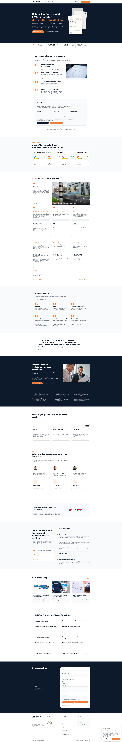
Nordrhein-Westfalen (35, 727)
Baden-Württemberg (34, 724)
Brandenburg (33, 725)
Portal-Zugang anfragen (36, 383)
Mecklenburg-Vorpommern (35, 726)
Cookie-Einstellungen (87, 740)
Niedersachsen (42, 726)
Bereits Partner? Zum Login (48, 383)
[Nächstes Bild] (88, 193)
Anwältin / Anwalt (65, 679)
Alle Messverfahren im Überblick (37, 279)
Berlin (41, 724)
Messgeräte (54, 1)
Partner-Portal (64, 722)
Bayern (39, 724)
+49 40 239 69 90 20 (51, 722)
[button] (33, 160)
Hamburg (40, 725)
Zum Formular (55, 438)
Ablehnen (107, 738)
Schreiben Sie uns (87, 279)
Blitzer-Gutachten (48, 1)
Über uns (66, 1)
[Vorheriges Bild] (53, 193)
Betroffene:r (72, 679)
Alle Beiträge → (87, 578)
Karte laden (83, 724)
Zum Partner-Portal (76, 438)
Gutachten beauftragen (85, 1)
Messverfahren (64, 719)
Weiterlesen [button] (64, 164)
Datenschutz (81, 740)
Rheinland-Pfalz (40, 727)
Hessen (43, 725)
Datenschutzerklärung (70, 699)
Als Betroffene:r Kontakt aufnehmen (52, 31)
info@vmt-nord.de (36, 438)
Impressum (77, 740)
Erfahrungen (59, 1)
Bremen (37, 725)
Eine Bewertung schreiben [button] (82, 152)
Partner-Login (77, 1)
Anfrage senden (75, 702)
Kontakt (63, 724)
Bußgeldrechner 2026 (65, 734)
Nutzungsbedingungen (65, 705)
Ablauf (63, 720)
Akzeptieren (116, 738)
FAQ (62, 723)
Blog (62, 1)
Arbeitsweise (64, 718)
